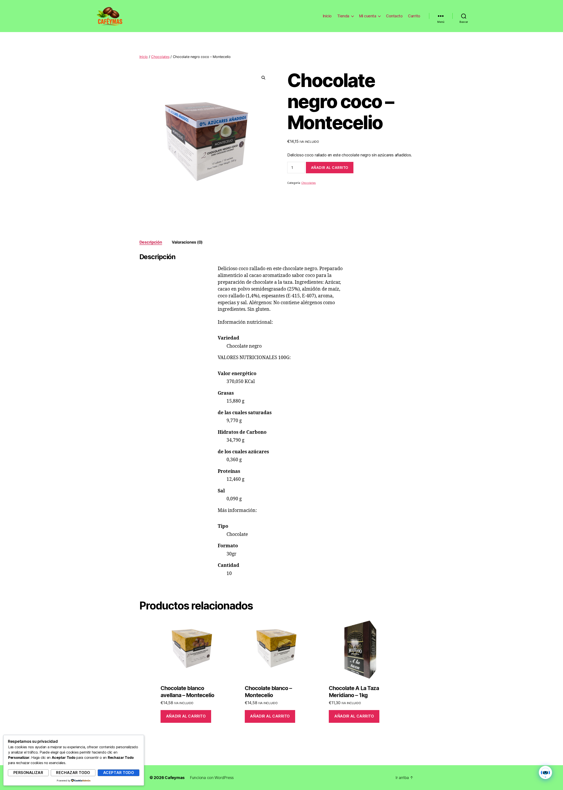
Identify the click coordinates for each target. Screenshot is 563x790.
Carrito (414, 16)
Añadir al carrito (329, 167)
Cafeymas (175, 777)
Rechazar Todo (73, 772)
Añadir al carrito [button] (186, 716)
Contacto (394, 16)
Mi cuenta (367, 16)
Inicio (327, 16)
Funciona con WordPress (212, 777)
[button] (263, 78)
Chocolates (160, 56)
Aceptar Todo (118, 772)
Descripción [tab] (150, 242)
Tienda (343, 16)
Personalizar (28, 772)
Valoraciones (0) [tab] (187, 242)
